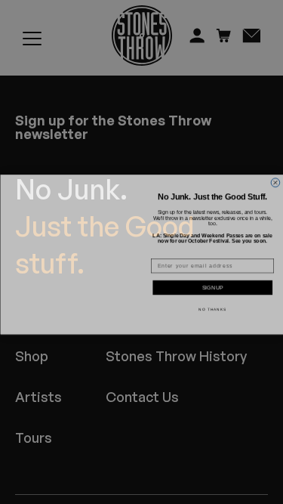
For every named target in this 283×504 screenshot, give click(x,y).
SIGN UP (212, 286)
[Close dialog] (275, 171)
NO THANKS (212, 306)
